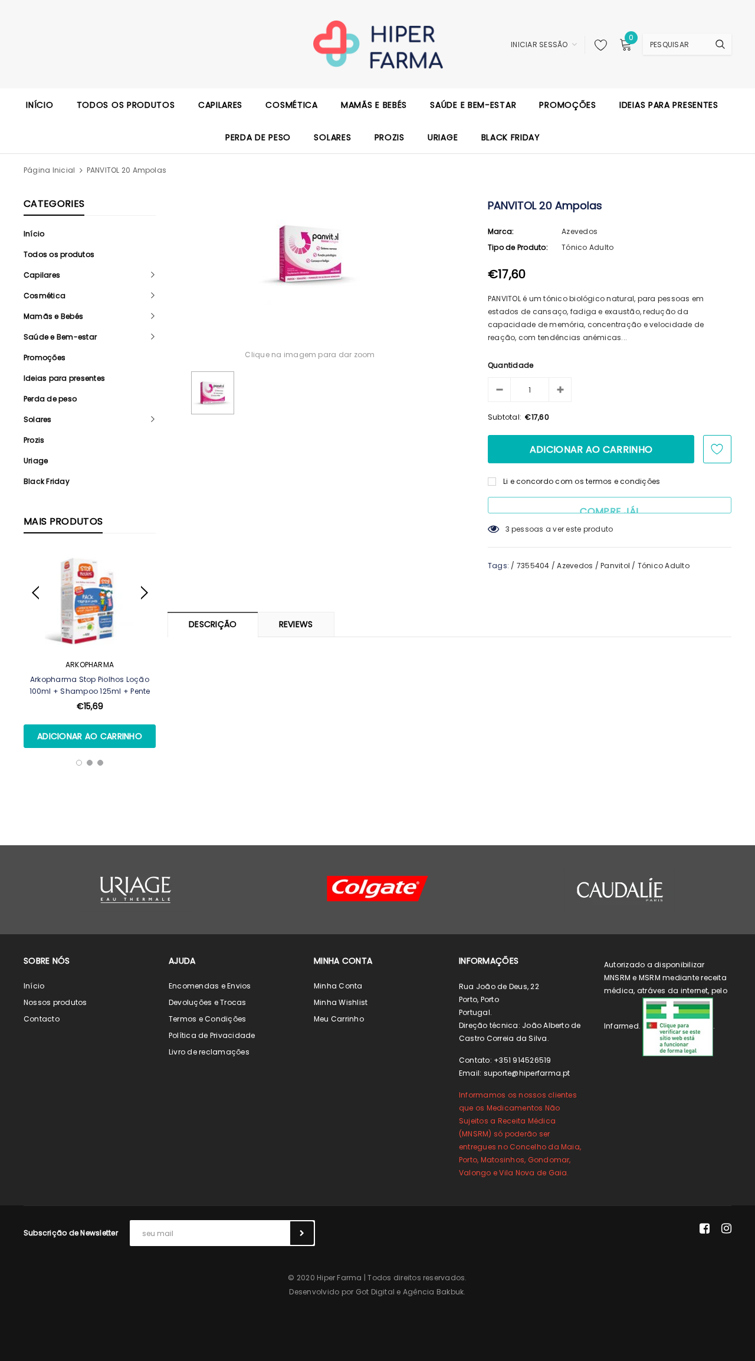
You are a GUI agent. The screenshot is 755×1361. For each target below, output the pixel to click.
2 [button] (90, 763)
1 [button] (79, 763)
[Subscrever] (302, 1233)
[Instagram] (726, 1228)
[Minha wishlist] (597, 44)
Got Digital (375, 1292)
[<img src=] (677, 1026)
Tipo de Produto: (518, 247)
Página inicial (49, 170)
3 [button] (100, 763)
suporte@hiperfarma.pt (527, 1073)
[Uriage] (136, 890)
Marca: (501, 231)
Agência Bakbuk (433, 1292)
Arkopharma (89, 665)
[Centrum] (377, 888)
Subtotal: (504, 417)
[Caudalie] (619, 889)
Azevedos (580, 231)
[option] (90, 649)
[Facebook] (705, 1228)
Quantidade (510, 365)
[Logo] (378, 43)
